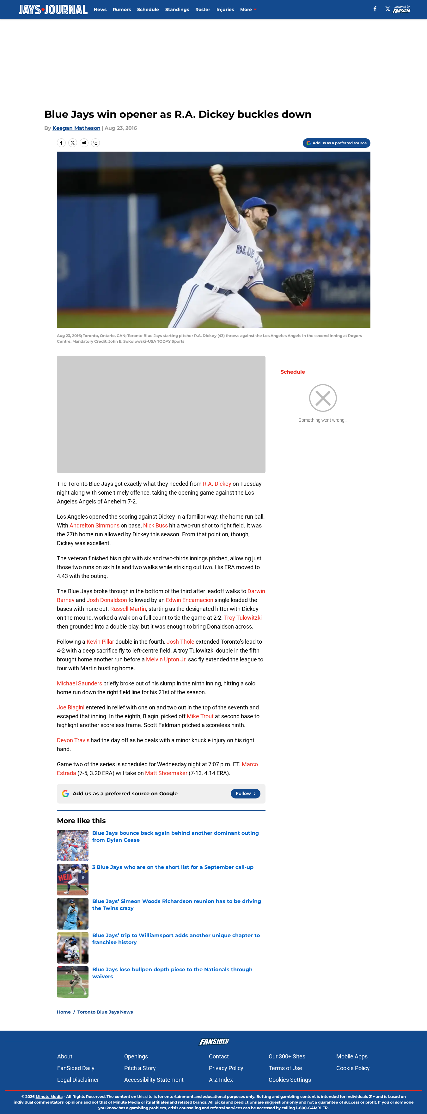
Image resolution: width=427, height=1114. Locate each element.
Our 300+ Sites (287, 1056)
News (100, 9)
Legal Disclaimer (78, 1079)
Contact (219, 1056)
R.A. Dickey (217, 483)
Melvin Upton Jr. (166, 659)
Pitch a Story (140, 1068)
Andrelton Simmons (94, 525)
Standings (177, 9)
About (64, 1056)
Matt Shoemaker (166, 773)
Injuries (225, 9)
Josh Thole (180, 641)
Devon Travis (73, 740)
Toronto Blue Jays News (105, 1012)
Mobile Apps (352, 1056)
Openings (136, 1056)
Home (64, 1012)
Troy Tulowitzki (243, 617)
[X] (387, 8)
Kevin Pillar (100, 641)
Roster (202, 9)
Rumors (122, 9)
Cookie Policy (353, 1068)
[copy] (95, 142)
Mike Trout (200, 716)
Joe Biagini (70, 707)
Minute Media (49, 1096)
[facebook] (375, 8)
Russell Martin (128, 608)
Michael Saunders (79, 683)
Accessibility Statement (154, 1079)
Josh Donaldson (107, 600)
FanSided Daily (76, 1068)
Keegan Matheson (76, 128)
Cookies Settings (290, 1079)
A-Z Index (221, 1079)
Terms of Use (285, 1068)
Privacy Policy (226, 1068)
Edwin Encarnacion (189, 600)
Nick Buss (155, 525)
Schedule (148, 9)
